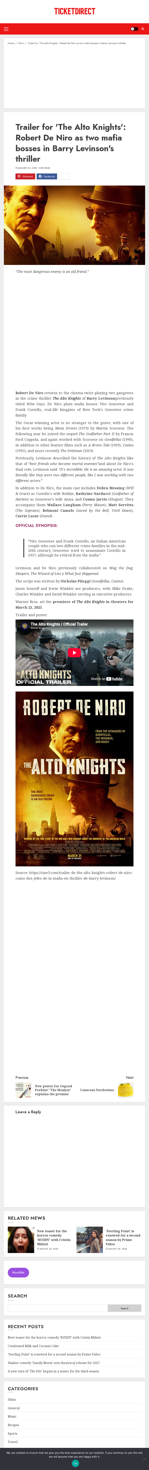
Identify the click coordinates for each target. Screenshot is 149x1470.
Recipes (13, 1425)
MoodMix (18, 1272)
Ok (75, 1463)
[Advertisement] (74, 76)
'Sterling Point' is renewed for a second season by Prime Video (123, 1237)
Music (12, 1416)
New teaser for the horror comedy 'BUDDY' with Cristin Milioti (53, 1237)
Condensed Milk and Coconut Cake (33, 1346)
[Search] (142, 29)
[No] (144, 1459)
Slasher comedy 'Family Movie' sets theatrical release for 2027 (54, 1363)
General (14, 1408)
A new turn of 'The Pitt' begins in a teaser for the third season (53, 1371)
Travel (12, 1442)
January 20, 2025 (27, 168)
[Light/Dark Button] (134, 29)
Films (12, 1399)
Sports (12, 1433)
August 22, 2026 (49, 1249)
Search (17, 1295)
